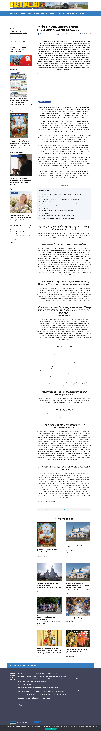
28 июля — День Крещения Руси (77, 618)
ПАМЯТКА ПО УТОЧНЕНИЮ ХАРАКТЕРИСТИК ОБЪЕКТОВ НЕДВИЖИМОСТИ (19, 49)
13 (20, 231)
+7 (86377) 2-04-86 (15, 31)
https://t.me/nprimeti (50, 501)
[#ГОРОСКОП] (21, 212)
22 (26, 233)
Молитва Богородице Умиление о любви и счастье (58, 218)
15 (26, 231)
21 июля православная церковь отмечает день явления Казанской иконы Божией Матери (78, 651)
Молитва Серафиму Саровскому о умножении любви (58, 215)
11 (13, 231)
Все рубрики (50, 13)
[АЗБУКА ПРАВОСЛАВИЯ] (19, 137)
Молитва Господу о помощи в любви (53, 196)
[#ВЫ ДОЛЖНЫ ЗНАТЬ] (21, 175)
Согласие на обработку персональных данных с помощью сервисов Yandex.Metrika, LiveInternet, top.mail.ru (48, 697)
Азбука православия (44, 101)
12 (16, 231)
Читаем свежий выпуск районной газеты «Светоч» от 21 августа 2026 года (20, 100)
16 (29, 231)
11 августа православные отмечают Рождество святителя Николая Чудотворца (77, 585)
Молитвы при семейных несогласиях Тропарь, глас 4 (58, 210)
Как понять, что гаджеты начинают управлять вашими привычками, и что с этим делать (20, 181)
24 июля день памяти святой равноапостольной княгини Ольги (49, 649)
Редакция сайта (71, 13)
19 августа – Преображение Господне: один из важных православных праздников (47, 551)
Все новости (14, 13)
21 (23, 233)
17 (10, 233)
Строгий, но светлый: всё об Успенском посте (47, 584)
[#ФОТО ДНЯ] (18, 95)
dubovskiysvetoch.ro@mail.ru (18, 33)
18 (13, 233)
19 (16, 233)
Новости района (26, 13)
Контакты (82, 13)
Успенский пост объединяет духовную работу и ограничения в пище (78, 544)
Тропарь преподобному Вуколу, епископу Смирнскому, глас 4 (61, 194)
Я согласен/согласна (51, 728)
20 (20, 233)
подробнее (33, 726)
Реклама (61, 13)
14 (23, 231)
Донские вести (39, 13)
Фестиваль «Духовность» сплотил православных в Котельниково (46, 617)
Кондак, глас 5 (46, 213)
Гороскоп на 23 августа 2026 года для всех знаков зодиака (20, 216)
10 (10, 231)
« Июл (11, 242)
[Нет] (99, 728)
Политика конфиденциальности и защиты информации (34, 698)
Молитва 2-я (45, 208)
